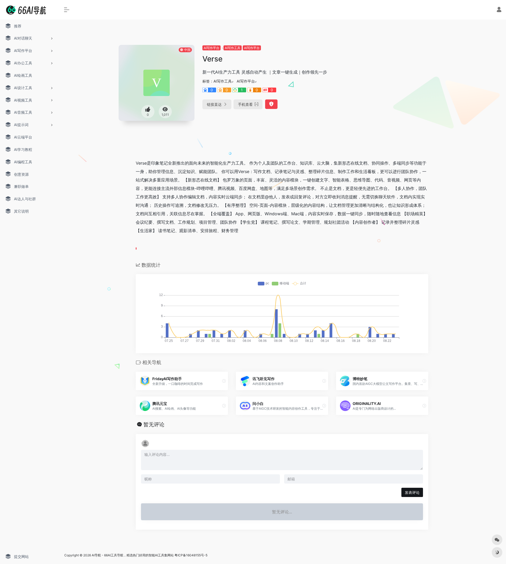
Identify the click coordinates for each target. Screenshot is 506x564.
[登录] (499, 10)
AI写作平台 (211, 48)
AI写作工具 (232, 48)
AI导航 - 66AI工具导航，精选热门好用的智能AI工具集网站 (133, 555)
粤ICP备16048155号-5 (190, 555)
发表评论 (412, 492)
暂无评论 (153, 424)
